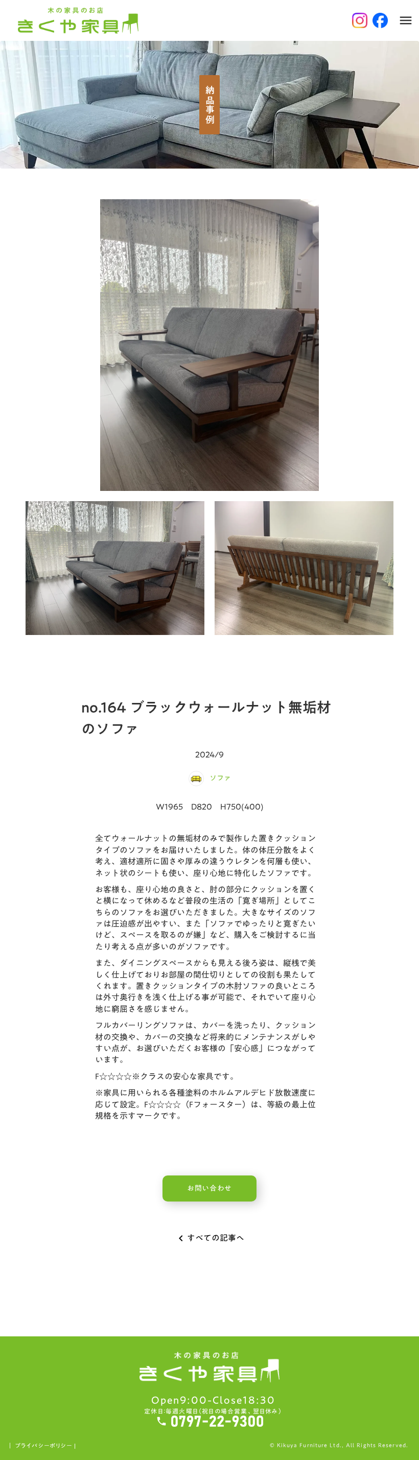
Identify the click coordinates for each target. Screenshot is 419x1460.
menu (405, 20)
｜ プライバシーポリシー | (41, 1446)
